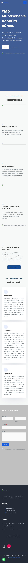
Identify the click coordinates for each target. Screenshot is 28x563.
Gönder (5, 444)
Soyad (16, 421)
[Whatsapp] (3, 559)
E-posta (4, 424)
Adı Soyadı (5, 416)
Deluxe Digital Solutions (14, 557)
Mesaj (3, 431)
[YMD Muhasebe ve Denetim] (5, 2)
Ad (2, 421)
